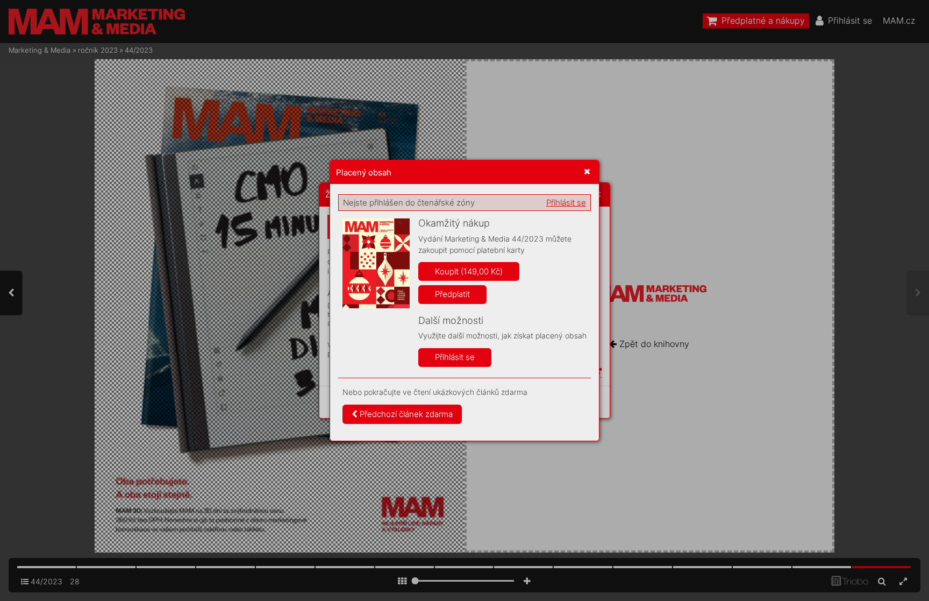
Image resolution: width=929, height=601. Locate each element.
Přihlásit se (566, 202)
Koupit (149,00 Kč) (469, 271)
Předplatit (452, 294)
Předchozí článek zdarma (405, 414)
